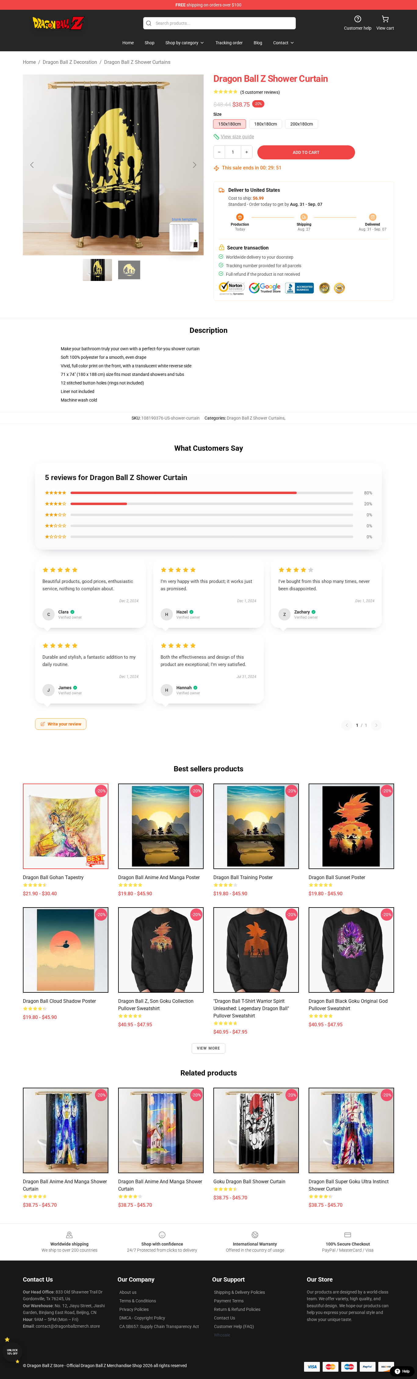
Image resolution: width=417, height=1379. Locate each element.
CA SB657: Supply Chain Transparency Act (159, 1326)
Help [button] (406, 1371)
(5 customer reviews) (260, 92)
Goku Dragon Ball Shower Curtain (249, 1181)
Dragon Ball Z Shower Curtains (137, 62)
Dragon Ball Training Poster (243, 877)
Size (217, 114)
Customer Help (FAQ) (234, 1326)
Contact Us (224, 1317)
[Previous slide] (32, 164)
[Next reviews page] (376, 725)
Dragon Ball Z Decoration (70, 62)
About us (127, 1292)
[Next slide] (194, 164)
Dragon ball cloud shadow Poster (59, 1001)
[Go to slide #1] (97, 270)
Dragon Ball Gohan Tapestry (53, 877)
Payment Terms (229, 1300)
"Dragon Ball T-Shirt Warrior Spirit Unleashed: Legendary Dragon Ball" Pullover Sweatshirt (251, 1008)
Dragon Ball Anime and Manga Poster (159, 877)
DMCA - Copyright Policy (142, 1317)
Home (29, 62)
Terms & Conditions (137, 1300)
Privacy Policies (134, 1309)
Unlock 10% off (12, 1352)
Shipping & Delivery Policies (239, 1292)
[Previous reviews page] (346, 725)
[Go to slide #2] (129, 270)
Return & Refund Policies (237, 1309)
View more (208, 1048)
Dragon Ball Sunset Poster (337, 877)
